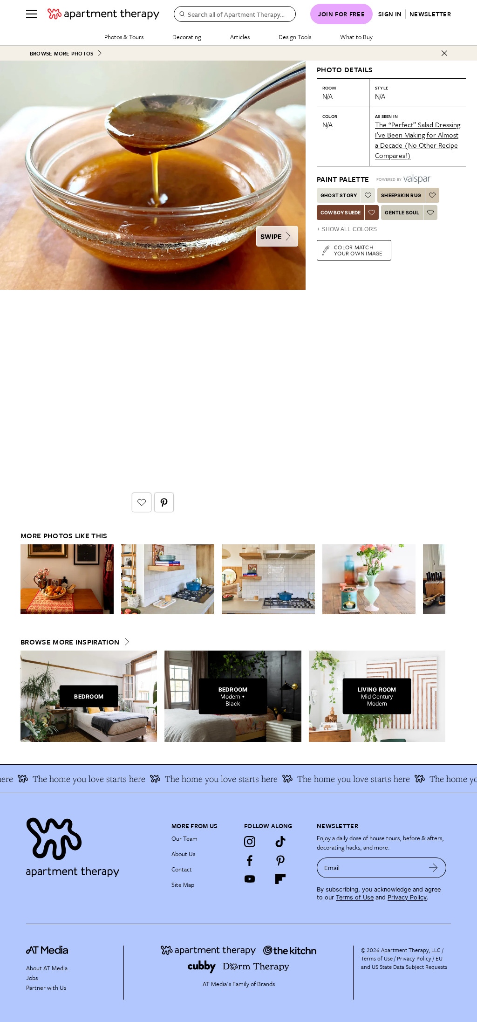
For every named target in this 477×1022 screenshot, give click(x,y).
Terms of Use (355, 897)
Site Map (182, 884)
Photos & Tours (123, 36)
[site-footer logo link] (47, 951)
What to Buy (356, 36)
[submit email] (433, 867)
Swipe (271, 236)
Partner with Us (46, 987)
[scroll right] (437, 579)
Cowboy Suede (340, 212)
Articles (240, 36)
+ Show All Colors (347, 229)
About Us (183, 853)
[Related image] (67, 579)
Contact (181, 869)
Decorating (186, 36)
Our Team (184, 838)
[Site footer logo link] (93, 845)
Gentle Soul (402, 212)
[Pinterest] (280, 860)
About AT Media (47, 968)
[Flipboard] (280, 879)
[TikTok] (280, 841)
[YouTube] (249, 879)
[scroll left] (27, 579)
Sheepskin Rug (401, 195)
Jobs (32, 977)
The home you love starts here (78, 778)
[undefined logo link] (103, 14)
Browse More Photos (61, 53)
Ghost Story (338, 195)
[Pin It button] (164, 502)
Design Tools (295, 36)
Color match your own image (358, 250)
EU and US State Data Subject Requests (404, 962)
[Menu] (31, 14)
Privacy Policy (407, 897)
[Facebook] (249, 860)
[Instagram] (249, 841)
